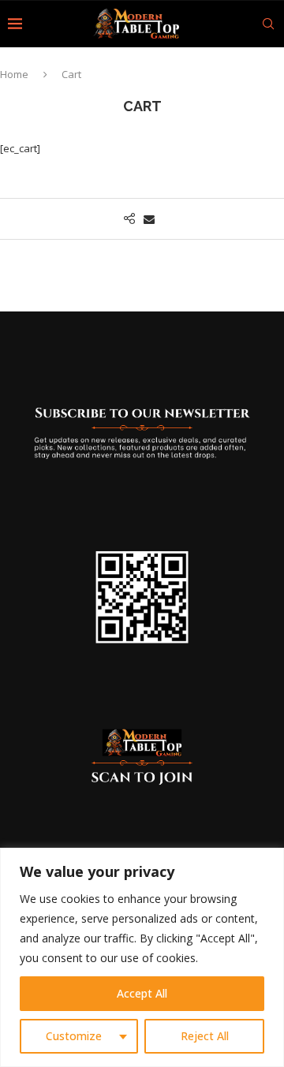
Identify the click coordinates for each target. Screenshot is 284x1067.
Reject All (205, 1035)
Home (14, 74)
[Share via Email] (149, 218)
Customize (74, 1035)
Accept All (142, 993)
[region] (142, 957)
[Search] (268, 24)
